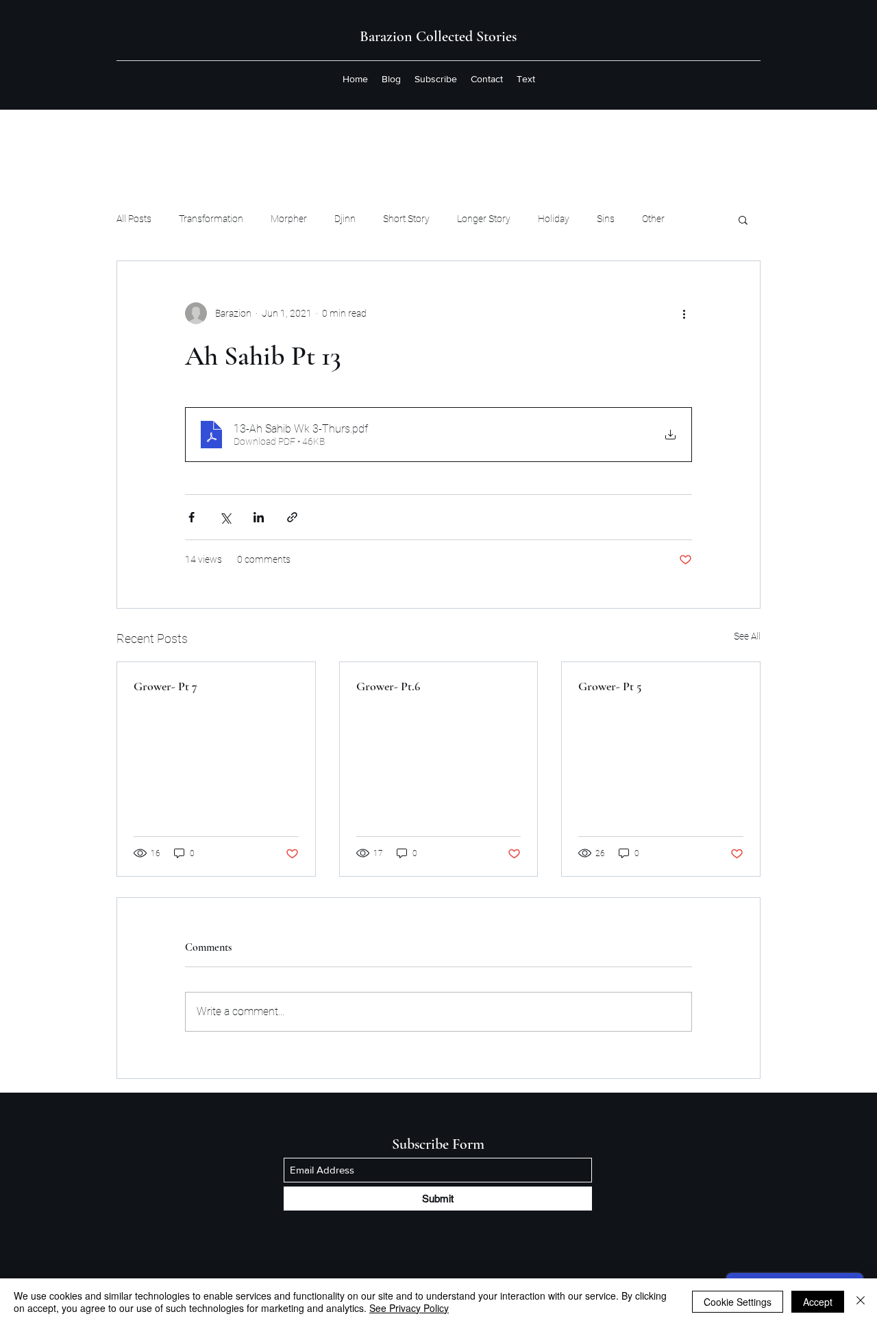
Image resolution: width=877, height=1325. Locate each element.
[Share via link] (292, 517)
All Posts (133, 218)
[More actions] (684, 313)
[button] (743, 219)
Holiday (553, 218)
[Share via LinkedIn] (258, 517)
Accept (817, 1302)
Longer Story (483, 218)
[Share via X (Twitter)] (225, 517)
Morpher (289, 218)
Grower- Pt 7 (165, 686)
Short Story (406, 218)
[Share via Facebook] (191, 517)
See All (747, 636)
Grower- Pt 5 (609, 686)
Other (653, 218)
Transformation (211, 218)
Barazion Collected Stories (438, 36)
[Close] (860, 1301)
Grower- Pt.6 (388, 686)
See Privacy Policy (409, 1308)
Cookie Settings (737, 1302)
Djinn (345, 218)
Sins (606, 218)
